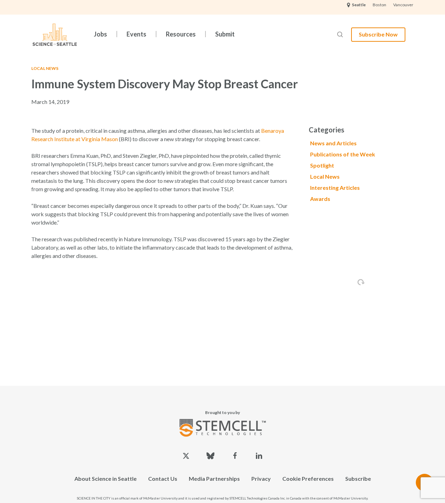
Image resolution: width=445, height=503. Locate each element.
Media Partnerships (214, 478)
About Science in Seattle (105, 478)
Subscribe (358, 478)
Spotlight (322, 165)
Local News (44, 68)
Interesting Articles (335, 187)
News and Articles (333, 143)
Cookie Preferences (308, 478)
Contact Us (162, 478)
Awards (320, 198)
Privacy (261, 478)
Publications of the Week (342, 154)
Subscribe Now (378, 34)
